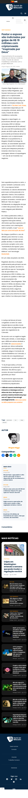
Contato (14, 749)
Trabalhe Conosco (14, 760)
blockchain (5, 254)
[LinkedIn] (20, 779)
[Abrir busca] (21, 13)
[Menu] (25, 13)
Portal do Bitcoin (14, 7)
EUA (15, 420)
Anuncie (14, 757)
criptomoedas (16, 344)
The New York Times (19, 105)
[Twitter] (11, 779)
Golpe (22, 420)
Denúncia (14, 768)
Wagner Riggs (14, 448)
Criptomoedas (6, 30)
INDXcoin (4, 422)
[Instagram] (16, 779)
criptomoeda (9, 420)
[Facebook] (7, 779)
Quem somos (14, 746)
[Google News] (14, 782)
